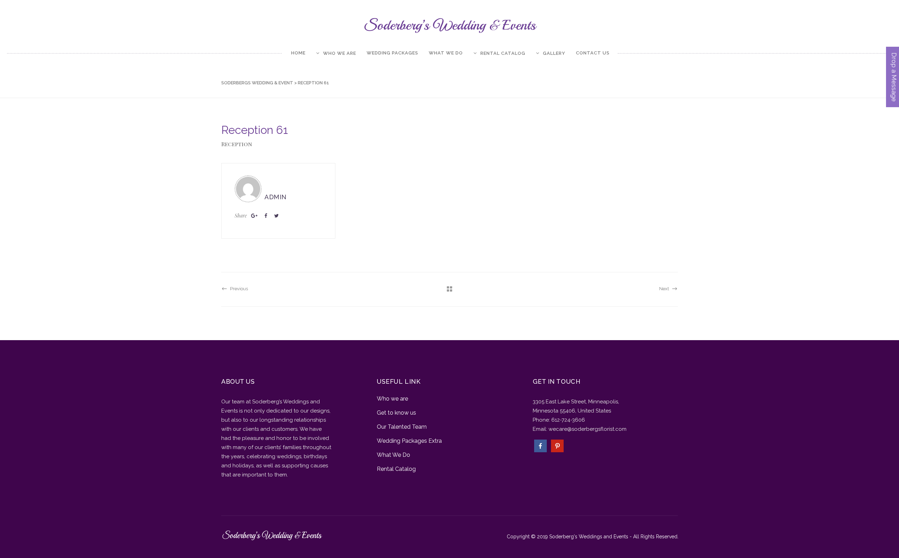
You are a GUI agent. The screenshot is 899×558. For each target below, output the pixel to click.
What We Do (393, 455)
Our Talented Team (402, 426)
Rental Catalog (396, 469)
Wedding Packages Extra (409, 440)
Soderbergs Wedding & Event (257, 82)
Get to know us (396, 412)
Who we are (392, 398)
